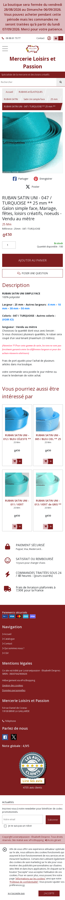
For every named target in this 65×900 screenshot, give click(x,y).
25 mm (54, 99)
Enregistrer (45, 178)
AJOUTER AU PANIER (32, 260)
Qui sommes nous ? (14, 648)
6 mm (51, 304)
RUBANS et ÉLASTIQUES (30, 91)
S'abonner (53, 819)
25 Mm (6, 224)
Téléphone (10, 721)
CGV (6, 653)
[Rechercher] (60, 82)
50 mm (25, 308)
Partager (23, 178)
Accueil (9, 91)
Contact (40, 38)
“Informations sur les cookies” (30, 878)
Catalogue (9, 638)
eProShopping (36, 840)
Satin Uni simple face (34, 99)
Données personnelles (13, 690)
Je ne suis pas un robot (20, 825)
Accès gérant (54, 840)
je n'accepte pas (16, 893)
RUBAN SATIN (11, 99)
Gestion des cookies (12, 685)
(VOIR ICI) (8, 319)
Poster (35, 186)
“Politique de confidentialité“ (23, 881)
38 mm (14, 308)
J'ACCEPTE (49, 893)
